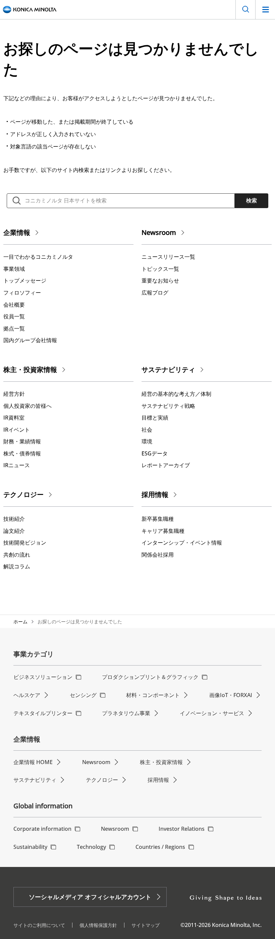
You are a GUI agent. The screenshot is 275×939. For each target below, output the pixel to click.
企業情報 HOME (33, 762)
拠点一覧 (14, 328)
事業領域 (14, 268)
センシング (83, 695)
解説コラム (16, 566)
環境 (147, 441)
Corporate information (42, 828)
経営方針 (14, 393)
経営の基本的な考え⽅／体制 (176, 393)
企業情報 (16, 232)
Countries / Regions (160, 847)
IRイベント (16, 429)
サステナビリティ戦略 (168, 406)
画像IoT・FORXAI (230, 695)
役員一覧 (14, 316)
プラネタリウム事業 (126, 713)
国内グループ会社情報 (30, 340)
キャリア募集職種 (163, 531)
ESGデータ (155, 453)
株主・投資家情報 (30, 369)
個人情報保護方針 (98, 925)
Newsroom (159, 232)
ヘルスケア (26, 695)
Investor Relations (182, 828)
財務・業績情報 (22, 441)
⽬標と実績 (155, 417)
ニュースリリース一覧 (168, 256)
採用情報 (155, 494)
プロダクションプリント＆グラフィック (150, 677)
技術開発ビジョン (24, 542)
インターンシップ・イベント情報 (182, 542)
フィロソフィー (22, 292)
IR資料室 (13, 417)
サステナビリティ (168, 369)
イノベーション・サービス (212, 713)
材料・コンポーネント (153, 695)
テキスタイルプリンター (42, 713)
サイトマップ (145, 925)
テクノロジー (23, 494)
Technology (91, 847)
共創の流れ (16, 554)
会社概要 (14, 304)
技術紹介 (14, 518)
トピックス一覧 (160, 268)
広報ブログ (155, 292)
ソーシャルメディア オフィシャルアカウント (90, 897)
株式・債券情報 (22, 453)
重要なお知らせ (160, 280)
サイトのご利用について (39, 925)
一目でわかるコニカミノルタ (38, 256)
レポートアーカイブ (166, 465)
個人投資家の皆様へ (27, 406)
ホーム (20, 621)
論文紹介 (14, 531)
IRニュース (16, 465)
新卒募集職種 (158, 518)
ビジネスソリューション (42, 677)
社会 (147, 429)
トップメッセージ (24, 280)
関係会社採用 (158, 554)
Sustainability (30, 847)
